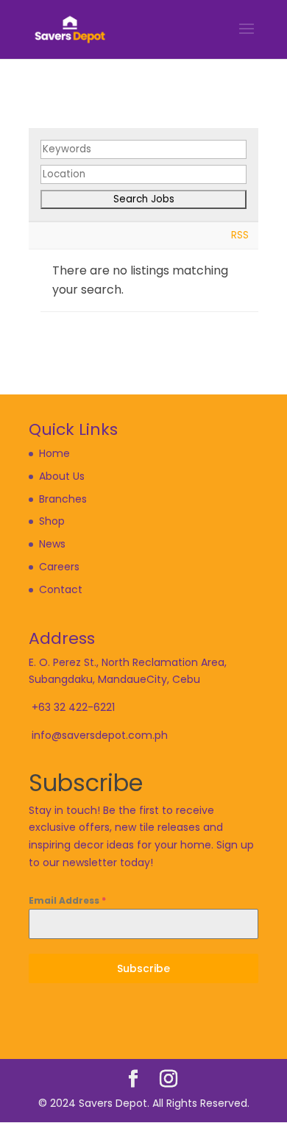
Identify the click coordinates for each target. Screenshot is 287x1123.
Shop (52, 521)
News (52, 543)
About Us (62, 476)
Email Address (67, 900)
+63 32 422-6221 (73, 707)
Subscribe (143, 968)
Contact (60, 589)
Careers (59, 566)
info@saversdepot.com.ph (100, 735)
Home (54, 453)
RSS (240, 235)
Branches (63, 499)
